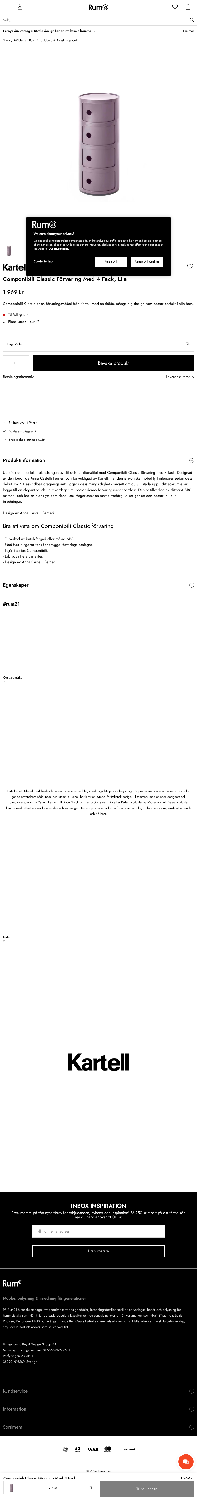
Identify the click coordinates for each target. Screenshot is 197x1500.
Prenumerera (98, 1251)
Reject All (111, 262)
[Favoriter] (175, 7)
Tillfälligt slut (146, 1489)
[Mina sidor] (20, 7)
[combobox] (98, 344)
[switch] (98, 460)
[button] (98, 344)
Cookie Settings (44, 261)
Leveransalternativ (180, 377)
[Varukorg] (188, 7)
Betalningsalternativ (18, 377)
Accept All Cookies (147, 262)
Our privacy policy (59, 249)
